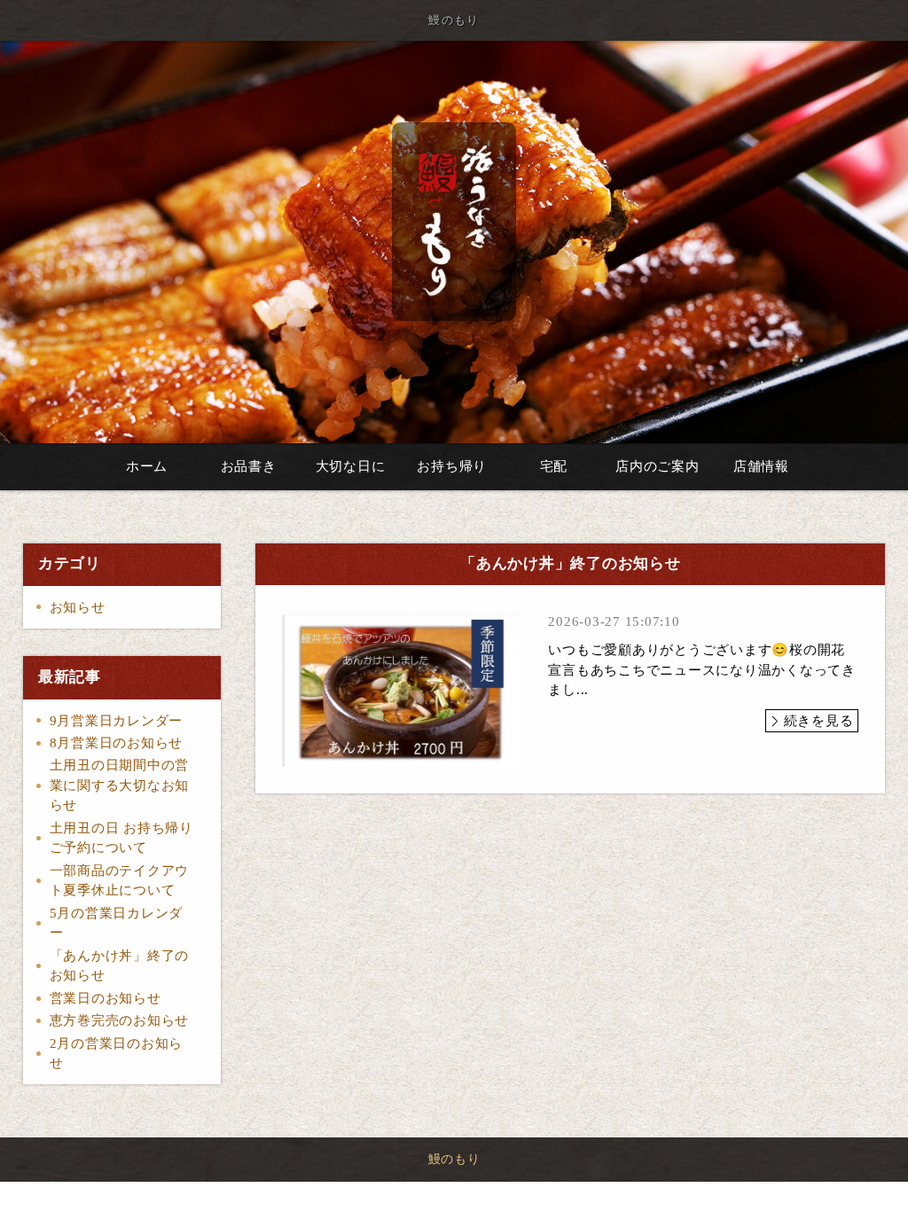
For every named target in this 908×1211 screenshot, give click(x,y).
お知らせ (78, 607)
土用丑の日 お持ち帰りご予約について (121, 838)
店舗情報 (761, 466)
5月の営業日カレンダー (117, 923)
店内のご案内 (657, 466)
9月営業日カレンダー (117, 721)
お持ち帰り (452, 466)
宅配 (554, 466)
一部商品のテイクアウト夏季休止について (120, 880)
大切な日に (351, 466)
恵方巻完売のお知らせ (120, 1020)
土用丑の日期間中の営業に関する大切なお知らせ (120, 785)
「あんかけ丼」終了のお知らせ (120, 966)
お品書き (249, 466)
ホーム (147, 466)
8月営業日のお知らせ (117, 743)
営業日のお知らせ (105, 998)
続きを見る (819, 721)
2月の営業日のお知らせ (117, 1053)
